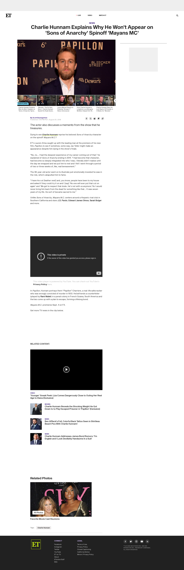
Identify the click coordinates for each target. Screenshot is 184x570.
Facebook (58, 544)
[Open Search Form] (177, 15)
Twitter (56, 549)
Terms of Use (82, 544)
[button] (66, 369)
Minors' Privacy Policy (85, 554)
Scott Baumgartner (40, 118)
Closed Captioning (84, 549)
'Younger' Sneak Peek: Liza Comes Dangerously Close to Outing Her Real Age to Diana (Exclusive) (66, 396)
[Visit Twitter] (131, 542)
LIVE (79, 15)
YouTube (57, 552)
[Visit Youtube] (142, 541)
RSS (55, 562)
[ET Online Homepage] (9, 15)
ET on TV (57, 554)
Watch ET (102, 15)
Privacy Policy (40, 284)
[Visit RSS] (147, 542)
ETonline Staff (59, 559)
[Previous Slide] (17, 100)
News (92, 23)
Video (90, 15)
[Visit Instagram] (136, 542)
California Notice (83, 552)
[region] (66, 67)
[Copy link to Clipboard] (102, 119)
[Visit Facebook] (125, 542)
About (56, 557)
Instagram (58, 547)
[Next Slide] (115, 100)
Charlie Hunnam (50, 134)
